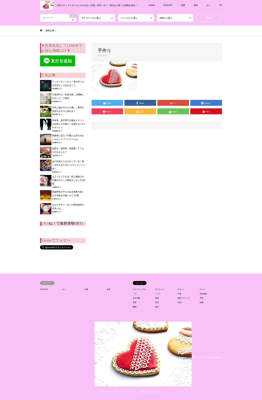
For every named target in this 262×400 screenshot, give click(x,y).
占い (208, 5)
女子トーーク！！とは (108, 391)
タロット (181, 289)
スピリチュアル (139, 289)
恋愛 (183, 5)
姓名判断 (136, 298)
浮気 (157, 302)
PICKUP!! (167, 5)
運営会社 (144, 391)
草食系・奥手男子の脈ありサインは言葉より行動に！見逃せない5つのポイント (68, 124)
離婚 (134, 307)
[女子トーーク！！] (143, 384)
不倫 (179, 294)
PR (220, 5)
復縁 (157, 298)
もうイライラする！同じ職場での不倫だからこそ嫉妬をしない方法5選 (68, 180)
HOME (152, 5)
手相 (201, 298)
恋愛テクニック (183, 298)
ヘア (134, 294)
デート (202, 289)
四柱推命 (203, 294)
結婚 (201, 302)
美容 (196, 5)
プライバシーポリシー (129, 391)
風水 (157, 307)
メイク (158, 294)
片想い (180, 302)
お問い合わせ (155, 391)
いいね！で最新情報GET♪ (62, 223)
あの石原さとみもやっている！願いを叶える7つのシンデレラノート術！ (68, 165)
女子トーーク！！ (197, 357)
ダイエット (159, 289)
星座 (134, 302)
